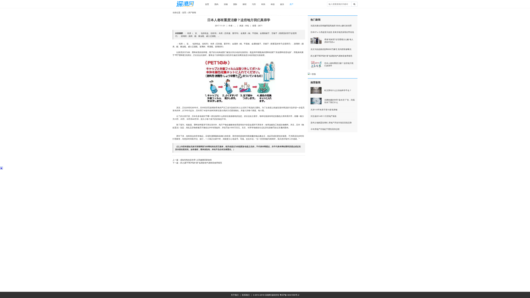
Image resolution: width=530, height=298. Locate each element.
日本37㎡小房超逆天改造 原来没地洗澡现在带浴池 (332, 32)
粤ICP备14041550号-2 (289, 294)
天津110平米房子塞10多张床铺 (324, 109)
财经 (245, 4)
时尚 (263, 4)
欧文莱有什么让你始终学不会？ (337, 90)
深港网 (268, 294)
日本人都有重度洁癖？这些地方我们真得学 (338, 64)
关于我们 (235, 294)
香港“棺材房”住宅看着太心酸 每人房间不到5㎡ (338, 40)
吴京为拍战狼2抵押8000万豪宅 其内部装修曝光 (331, 49)
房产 (291, 4)
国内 (216, 4)
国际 (235, 4)
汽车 (254, 4)
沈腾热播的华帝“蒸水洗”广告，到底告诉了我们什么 (339, 101)
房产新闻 (192, 12)
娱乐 (282, 4)
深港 (226, 4)
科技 (273, 4)
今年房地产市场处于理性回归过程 (325, 129)
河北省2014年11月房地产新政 (323, 116)
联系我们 (246, 294)
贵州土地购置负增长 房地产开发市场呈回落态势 (331, 122)
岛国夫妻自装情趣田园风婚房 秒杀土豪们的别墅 (331, 25)
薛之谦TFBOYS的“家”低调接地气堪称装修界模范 (201, 162)
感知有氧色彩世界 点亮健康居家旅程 (196, 159)
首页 (207, 4)
